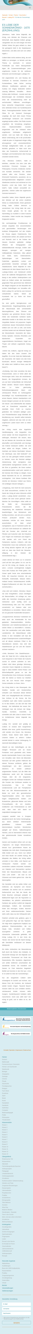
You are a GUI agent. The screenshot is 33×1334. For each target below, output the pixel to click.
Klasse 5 (4, 1134)
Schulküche (5, 1219)
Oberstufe (5, 1164)
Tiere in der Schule (7, 1214)
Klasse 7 (4, 1139)
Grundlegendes (6, 1227)
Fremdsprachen (7, 1086)
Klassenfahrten (6, 1270)
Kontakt (6, 1050)
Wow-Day (5, 1207)
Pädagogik (5, 1171)
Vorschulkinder (6, 1246)
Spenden (12, 1050)
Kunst (4, 1100)
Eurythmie (5, 1093)
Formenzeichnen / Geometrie (11, 1064)
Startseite (4, 15)
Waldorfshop (6, 1263)
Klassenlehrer (6, 1161)
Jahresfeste (5, 1229)
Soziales (4, 1205)
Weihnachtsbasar (7, 1221)
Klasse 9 (4, 1144)
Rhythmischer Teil (7, 1159)
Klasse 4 (4, 1132)
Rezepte (4, 1256)
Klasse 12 (5, 1151)
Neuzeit (4, 17)
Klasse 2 (4, 1127)
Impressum (19, 1050)
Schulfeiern (5, 1178)
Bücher (4, 1285)
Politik (4, 1115)
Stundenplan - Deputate (9, 1212)
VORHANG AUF (7, 1251)
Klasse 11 (5, 1149)
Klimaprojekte (6, 1200)
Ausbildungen (6, 1266)
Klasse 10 (5, 1146)
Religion (4, 1088)
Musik (4, 1098)
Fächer (16, 15)
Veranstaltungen (7, 1288)
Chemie (4, 1079)
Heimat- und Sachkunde (9, 1066)
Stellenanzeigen (7, 1291)
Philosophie (5, 1117)
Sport (3, 1095)
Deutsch (4, 1059)
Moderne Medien (7, 1209)
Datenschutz (27, 1050)
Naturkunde (5, 1069)
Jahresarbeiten (6, 1190)
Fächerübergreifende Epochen (11, 1166)
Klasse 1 (4, 1125)
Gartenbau (5, 1107)
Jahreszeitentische (7, 1248)
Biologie (4, 1071)
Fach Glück (5, 1091)
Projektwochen (6, 1193)
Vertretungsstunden (8, 1176)
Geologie (5, 1076)
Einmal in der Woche (8, 1241)
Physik (4, 1081)
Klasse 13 (5, 1154)
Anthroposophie (7, 1168)
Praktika (4, 1195)
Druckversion (22, 1009)
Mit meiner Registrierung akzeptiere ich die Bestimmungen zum (16, 1318)
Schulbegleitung (7, 1278)
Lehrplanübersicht (7, 1173)
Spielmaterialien (7, 1234)
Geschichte (22, 15)
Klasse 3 (4, 1129)
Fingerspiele (6, 1236)
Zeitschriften (5, 1280)
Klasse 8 (4, 1142)
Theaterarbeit (6, 1120)
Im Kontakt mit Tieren (8, 1244)
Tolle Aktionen (6, 1202)
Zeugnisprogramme (8, 1275)
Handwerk (5, 1105)
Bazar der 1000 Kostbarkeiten (11, 1268)
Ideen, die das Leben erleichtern (11, 1217)
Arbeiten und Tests (7, 1183)
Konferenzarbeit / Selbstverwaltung (12, 1180)
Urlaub (4, 1282)
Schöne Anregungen (8, 1231)
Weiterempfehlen (12, 1009)
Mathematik (5, 1062)
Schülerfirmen (6, 1197)
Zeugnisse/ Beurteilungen (10, 1185)
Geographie (5, 1074)
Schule (11, 15)
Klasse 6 (4, 1137)
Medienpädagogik (7, 1112)
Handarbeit (5, 1103)
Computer (5, 1110)
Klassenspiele (6, 1188)
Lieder (4, 1239)
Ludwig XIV (11, 17)
